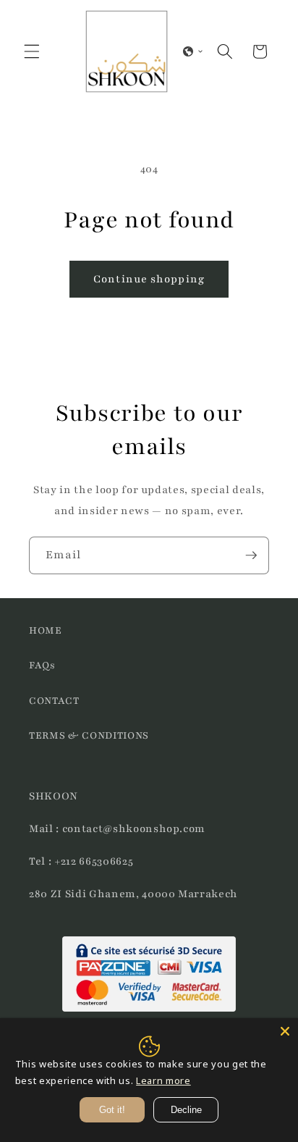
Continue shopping (149, 279)
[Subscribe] (251, 555)
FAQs (42, 665)
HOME (45, 630)
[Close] (285, 1031)
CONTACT (54, 701)
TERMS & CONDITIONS (89, 735)
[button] (31, 51)
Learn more (163, 1080)
